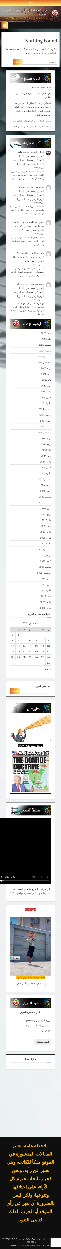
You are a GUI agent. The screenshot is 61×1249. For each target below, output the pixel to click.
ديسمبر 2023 (45, 479)
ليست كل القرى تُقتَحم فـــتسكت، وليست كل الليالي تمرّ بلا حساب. (28, 257)
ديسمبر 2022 (45, 549)
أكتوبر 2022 (45, 561)
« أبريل (47, 668)
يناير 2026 (46, 338)
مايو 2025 (46, 379)
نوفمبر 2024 (45, 414)
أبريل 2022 (46, 596)
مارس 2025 (45, 391)
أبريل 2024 (46, 455)
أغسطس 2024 (44, 432)
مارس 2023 (45, 531)
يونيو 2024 (46, 444)
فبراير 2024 (45, 467)
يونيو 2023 (46, 514)
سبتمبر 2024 (45, 426)
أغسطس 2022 (44, 572)
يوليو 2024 (46, 438)
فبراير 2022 (45, 607)
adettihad (39, 151)
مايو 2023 (46, 520)
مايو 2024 (46, 449)
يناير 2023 (46, 543)
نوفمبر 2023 (45, 485)
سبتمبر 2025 (45, 356)
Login (30, 2)
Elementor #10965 (41, 87)
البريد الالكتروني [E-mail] (37, 1020)
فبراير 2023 (45, 537)
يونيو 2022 (46, 584)
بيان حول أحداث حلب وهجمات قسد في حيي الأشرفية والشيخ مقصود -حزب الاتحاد (27, 226)
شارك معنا (30, 1059)
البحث (15, 690)
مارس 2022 (45, 601)
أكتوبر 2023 (45, 490)
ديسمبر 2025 (45, 344)
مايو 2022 (46, 590)
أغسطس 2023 (44, 502)
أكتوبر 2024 (45, 420)
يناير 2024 (46, 473)
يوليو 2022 (46, 578)
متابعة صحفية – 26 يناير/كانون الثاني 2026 (31, 126)
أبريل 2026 (46, 332)
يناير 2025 (46, 403)
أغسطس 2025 (44, 362)
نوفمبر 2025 (45, 350)
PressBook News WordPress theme (36, 1245)
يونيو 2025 (46, 374)
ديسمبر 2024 (45, 409)
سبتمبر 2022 (45, 566)
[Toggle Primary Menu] (4, 25)
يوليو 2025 (46, 368)
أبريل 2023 (46, 525)
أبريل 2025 (46, 385)
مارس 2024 (45, 461)
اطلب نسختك (42, 1041)
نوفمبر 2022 (45, 555)
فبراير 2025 (45, 397)
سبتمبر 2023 (45, 496)
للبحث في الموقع (43, 686)
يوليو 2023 (46, 508)
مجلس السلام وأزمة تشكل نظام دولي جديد (32, 120)
